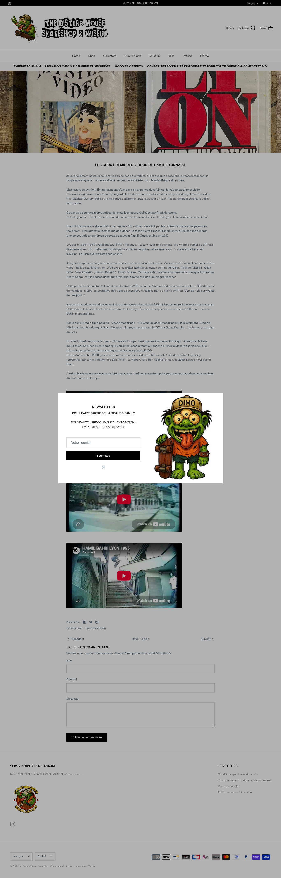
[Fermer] (217, 397)
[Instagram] (103, 467)
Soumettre (103, 455)
